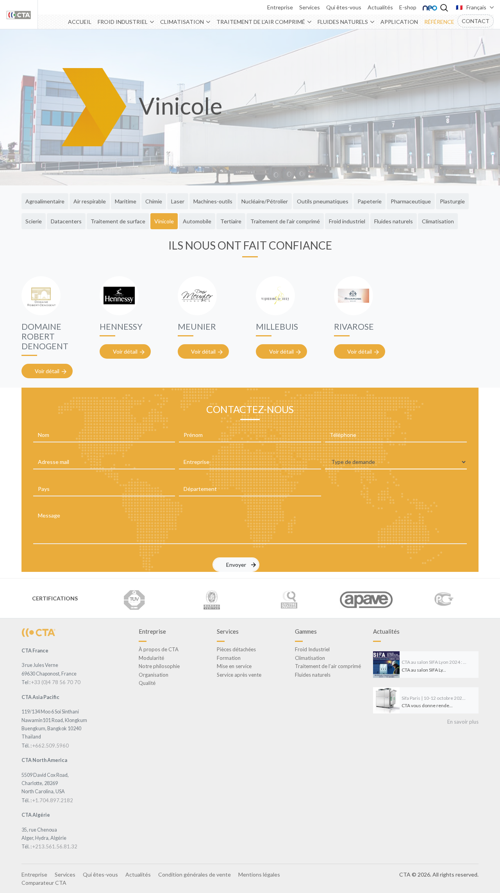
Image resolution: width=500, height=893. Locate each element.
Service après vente (239, 675)
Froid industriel (347, 221)
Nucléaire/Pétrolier (264, 201)
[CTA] (38, 632)
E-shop (407, 7)
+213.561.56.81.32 (54, 846)
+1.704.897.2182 (52, 800)
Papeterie (369, 201)
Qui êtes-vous (343, 7)
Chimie (153, 201)
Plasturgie (452, 201)
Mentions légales (259, 874)
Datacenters (66, 221)
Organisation (153, 675)
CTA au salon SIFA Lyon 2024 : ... (434, 662)
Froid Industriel (123, 21)
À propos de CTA (159, 649)
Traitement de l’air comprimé (260, 21)
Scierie (33, 221)
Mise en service (234, 666)
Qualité (147, 683)
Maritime (125, 201)
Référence (439, 21)
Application (399, 21)
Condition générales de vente (194, 874)
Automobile (197, 221)
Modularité (151, 658)
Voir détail (47, 371)
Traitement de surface (118, 221)
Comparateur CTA (43, 882)
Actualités (380, 7)
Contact (475, 21)
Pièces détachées (236, 649)
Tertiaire (230, 221)
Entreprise (280, 7)
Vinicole (164, 221)
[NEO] (430, 7)
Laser (177, 201)
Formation (229, 658)
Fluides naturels (343, 21)
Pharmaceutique (411, 201)
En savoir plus (463, 722)
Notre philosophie (159, 666)
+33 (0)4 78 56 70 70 (55, 682)
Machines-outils (212, 201)
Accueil (79, 21)
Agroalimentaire (44, 201)
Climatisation (182, 21)
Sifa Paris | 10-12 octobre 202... (434, 698)
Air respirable (89, 201)
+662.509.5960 (50, 745)
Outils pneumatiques (322, 201)
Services (309, 7)
